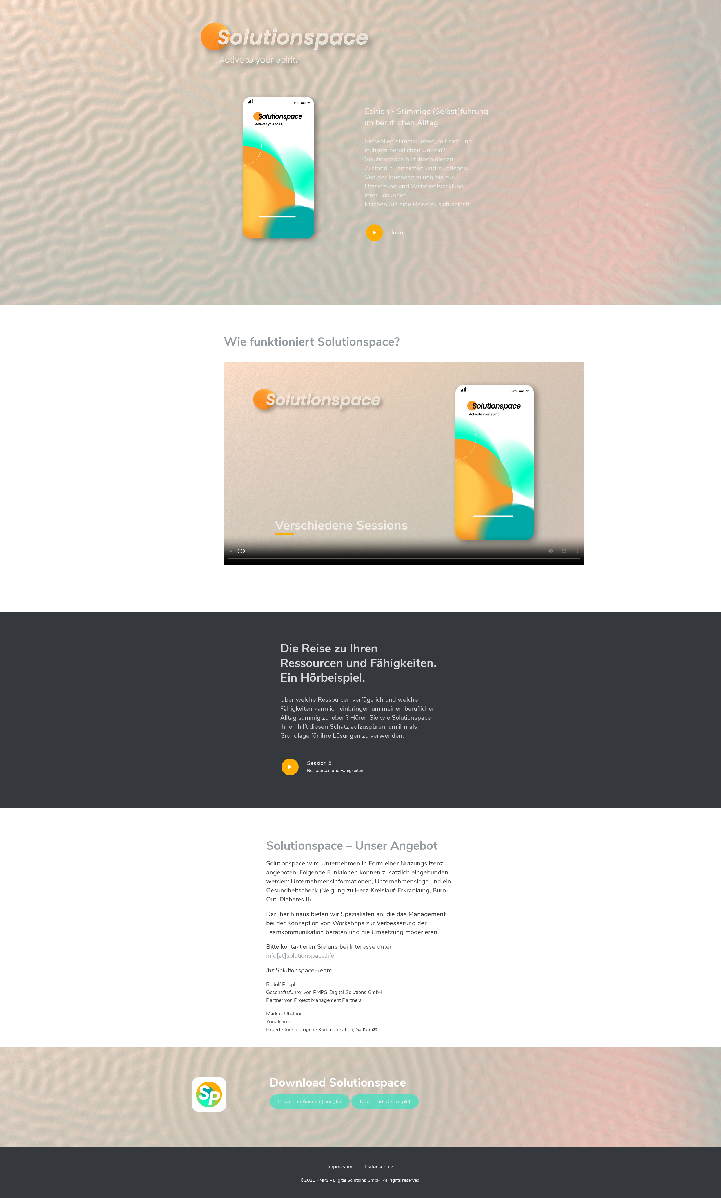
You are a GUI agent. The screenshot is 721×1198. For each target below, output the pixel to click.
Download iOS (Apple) (385, 1101)
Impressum (340, 1166)
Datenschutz (379, 1166)
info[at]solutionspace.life (300, 956)
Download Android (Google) (309, 1101)
